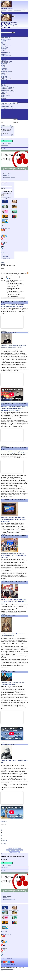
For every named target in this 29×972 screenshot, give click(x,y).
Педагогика (3, 70)
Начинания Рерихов (5, 52)
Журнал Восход (4, 86)
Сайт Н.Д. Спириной (6, 55)
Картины (3, 90)
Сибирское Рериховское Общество (8, 964)
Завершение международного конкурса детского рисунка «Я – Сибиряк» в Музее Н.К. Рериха (13, 555)
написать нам (17, 10)
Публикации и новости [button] (4, 82)
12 (1, 829)
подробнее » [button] (3, 331)
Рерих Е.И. (3, 41)
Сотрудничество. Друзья (6, 78)
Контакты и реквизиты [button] (6, 958)
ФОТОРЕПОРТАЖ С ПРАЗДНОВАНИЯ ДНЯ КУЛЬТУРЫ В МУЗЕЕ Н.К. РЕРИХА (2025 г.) (14, 601)
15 (1, 834)
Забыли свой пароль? (6, 197)
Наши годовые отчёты (6, 62)
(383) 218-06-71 (13, 24)
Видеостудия (4, 76)
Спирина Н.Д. (4, 49)
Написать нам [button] (4, 960)
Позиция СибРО (5, 54)
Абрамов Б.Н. (4, 48)
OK (1, 970)
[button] (6, 228)
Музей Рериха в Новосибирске (8, 87)
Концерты (3, 66)
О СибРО (3, 60)
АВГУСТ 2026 (4, 145)
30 (1, 838)
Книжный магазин (5, 74)
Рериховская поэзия (5, 71)
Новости (3, 84)
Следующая (3, 843)
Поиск (13, 16)
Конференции (4, 68)
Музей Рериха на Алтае (6, 104)
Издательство (4, 73)
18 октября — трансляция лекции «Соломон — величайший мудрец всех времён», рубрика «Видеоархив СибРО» (14, 408)
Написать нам (6, 258)
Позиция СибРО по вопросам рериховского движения (9, 175)
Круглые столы (4, 63)
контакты (10, 10)
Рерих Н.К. (3, 43)
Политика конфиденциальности (7, 965)
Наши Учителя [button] (3, 35)
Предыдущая (4, 840)
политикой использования (7, 969)
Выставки (3, 65)
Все (1, 841)
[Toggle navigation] (1, 13)
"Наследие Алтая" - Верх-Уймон (8, 91)
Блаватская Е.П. (4, 40)
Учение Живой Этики (6, 37)
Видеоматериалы (5, 93)
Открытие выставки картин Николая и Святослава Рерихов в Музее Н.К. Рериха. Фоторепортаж (13, 519)
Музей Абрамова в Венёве (7, 106)
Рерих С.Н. (3, 46)
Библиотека (3, 89)
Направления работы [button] (4, 58)
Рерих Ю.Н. (3, 45)
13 (1, 830)
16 (1, 835)
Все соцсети (3, 98)
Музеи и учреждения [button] (3, 101)
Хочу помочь (4, 79)
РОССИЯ (3, 97)
